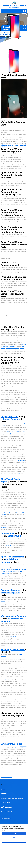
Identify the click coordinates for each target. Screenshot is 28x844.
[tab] (24, 11)
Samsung (12, 431)
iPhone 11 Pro (21, 571)
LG (4, 433)
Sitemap (3, 789)
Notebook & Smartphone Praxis (14, 5)
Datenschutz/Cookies (11, 744)
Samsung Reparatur (10, 590)
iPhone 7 (4, 569)
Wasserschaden (8, 616)
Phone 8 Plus (14, 569)
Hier (19, 473)
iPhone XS (24, 569)
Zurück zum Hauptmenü (6, 777)
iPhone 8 (8, 569)
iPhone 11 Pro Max (5, 573)
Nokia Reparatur (9, 348)
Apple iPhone (8, 340)
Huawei (17, 431)
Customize (14, 837)
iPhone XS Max (4, 571)
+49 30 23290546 (6, 802)
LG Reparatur (16, 348)
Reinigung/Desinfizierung (6, 679)
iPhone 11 (15, 571)
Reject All (14, 841)
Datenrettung (7, 533)
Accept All (14, 833)
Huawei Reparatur (10, 346)
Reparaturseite (4, 527)
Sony (2, 433)
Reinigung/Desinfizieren (13, 649)
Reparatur (3, 349)
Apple (8, 431)
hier (23, 747)
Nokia (23, 431)
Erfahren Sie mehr (21, 460)
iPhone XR (10, 571)
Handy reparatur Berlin (6, 818)
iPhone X (19, 569)
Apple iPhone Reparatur (12, 556)
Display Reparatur (9, 416)
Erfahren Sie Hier (14, 636)
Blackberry (22, 348)
